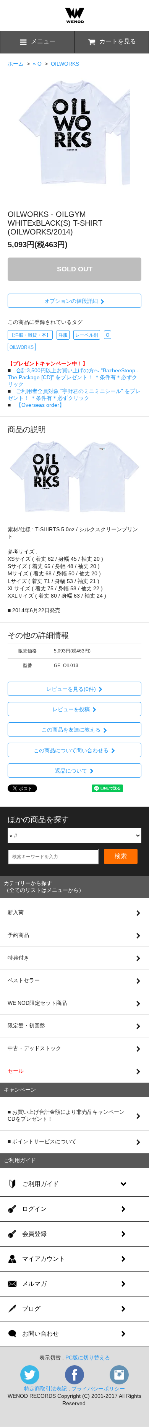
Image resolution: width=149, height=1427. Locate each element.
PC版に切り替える (87, 1357)
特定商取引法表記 (45, 1389)
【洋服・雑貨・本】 (30, 335)
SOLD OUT (74, 269)
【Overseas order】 (40, 405)
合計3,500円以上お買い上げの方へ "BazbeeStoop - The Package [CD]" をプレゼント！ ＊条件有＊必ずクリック (73, 377)
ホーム (16, 64)
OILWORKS (65, 64)
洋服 (63, 335)
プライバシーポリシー (98, 1389)
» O (37, 64)
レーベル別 (86, 335)
